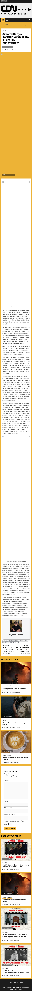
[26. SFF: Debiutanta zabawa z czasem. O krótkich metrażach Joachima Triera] (16, 955)
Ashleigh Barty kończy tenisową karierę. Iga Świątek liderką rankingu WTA (23, 649)
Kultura (10, 686)
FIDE (7, 640)
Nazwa (6, 801)
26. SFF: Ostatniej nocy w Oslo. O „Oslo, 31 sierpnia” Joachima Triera (15, 866)
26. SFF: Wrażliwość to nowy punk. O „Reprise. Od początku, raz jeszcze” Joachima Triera (14, 936)
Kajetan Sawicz (14, 49)
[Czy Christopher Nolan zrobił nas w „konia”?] (16, 673)
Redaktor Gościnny (15, 727)
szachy (17, 642)
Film (8, 686)
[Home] (3, 20)
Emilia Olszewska (15, 762)
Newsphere (25, 987)
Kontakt (21, 982)
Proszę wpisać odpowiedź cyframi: (14, 821)
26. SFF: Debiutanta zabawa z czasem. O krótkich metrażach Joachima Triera (15, 971)
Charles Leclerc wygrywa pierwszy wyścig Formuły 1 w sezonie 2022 (8, 649)
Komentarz (7, 780)
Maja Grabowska (15, 869)
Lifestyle (9, 755)
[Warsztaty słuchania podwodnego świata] (16, 707)
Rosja (4, 642)
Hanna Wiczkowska (15, 692)
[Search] (30, 20)
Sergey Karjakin (10, 642)
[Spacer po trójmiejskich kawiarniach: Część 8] (16, 742)
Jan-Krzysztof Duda (13, 640)
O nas (10, 982)
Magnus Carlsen (23, 640)
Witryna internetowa (9, 814)
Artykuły (4, 30)
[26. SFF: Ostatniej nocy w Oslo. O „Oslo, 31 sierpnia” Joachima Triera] (16, 850)
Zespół (15, 982)
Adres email (8, 808)
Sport (8, 30)
